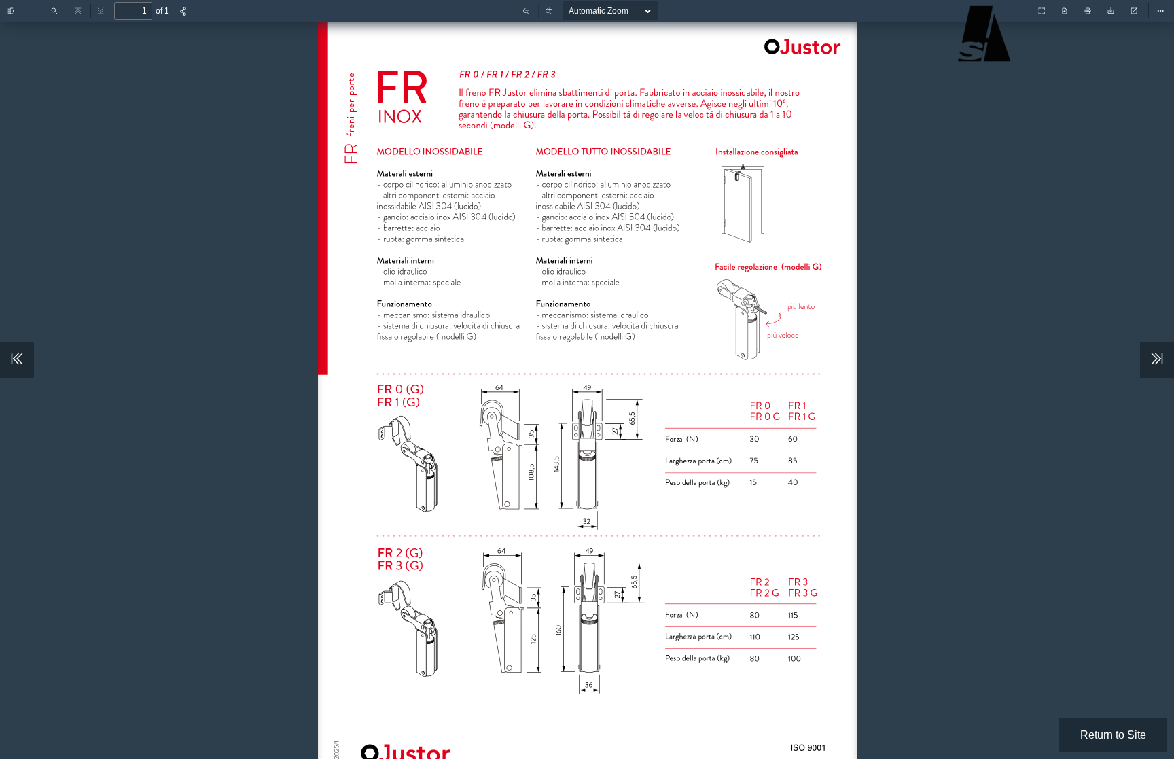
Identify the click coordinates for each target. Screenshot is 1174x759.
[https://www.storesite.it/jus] (800, 45)
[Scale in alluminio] (987, 55)
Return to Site (1113, 735)
